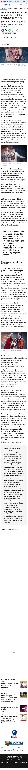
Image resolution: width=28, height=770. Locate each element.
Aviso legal (3, 759)
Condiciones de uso (20, 759)
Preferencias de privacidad (6, 765)
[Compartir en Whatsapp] (9, 30)
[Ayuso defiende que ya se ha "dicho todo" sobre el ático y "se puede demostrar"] (23, 717)
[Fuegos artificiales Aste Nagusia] (23, 708)
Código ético (8, 762)
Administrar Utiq (23, 762)
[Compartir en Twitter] (6, 30)
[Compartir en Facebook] (2, 30)
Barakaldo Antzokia (13, 112)
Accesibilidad (15, 762)
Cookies (2, 762)
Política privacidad (11, 759)
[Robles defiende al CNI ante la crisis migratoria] (23, 684)
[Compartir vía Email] (16, 30)
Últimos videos (8, 679)
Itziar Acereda (4, 42)
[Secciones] (1, 5)
